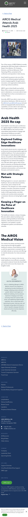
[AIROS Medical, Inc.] (10, 3)
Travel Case (4, 375)
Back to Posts (8, 13)
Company (4, 448)
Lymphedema (5, 399)
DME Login (4, 470)
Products (4, 357)
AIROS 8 (3, 362)
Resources (4, 433)
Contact (3, 416)
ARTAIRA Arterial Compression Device (12, 365)
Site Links (4, 463)
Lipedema (4, 407)
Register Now (4, 494)
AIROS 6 (3, 360)
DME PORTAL (4, 477)
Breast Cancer (5, 404)
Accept (5, 515)
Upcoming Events (6, 456)
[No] (26, 511)
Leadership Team (6, 453)
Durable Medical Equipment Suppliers (12, 389)
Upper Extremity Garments (8, 367)
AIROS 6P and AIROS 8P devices (12, 103)
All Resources (5, 436)
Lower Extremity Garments (8, 370)
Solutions (4, 382)
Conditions (4, 397)
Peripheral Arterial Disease (8, 409)
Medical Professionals (7, 387)
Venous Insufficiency (7, 402)
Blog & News (4, 438)
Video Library (5, 441)
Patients (3, 384)
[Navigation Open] (25, 3)
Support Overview (6, 465)
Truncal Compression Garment (10, 372)
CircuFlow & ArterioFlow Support (10, 468)
